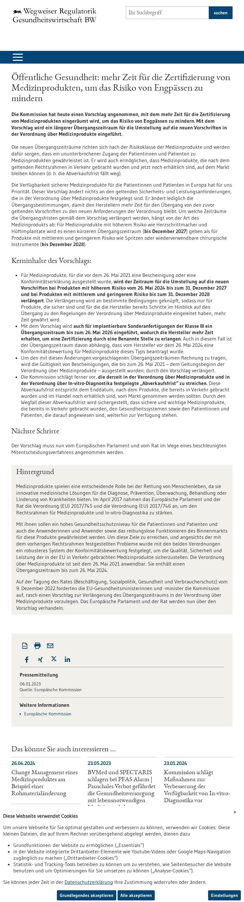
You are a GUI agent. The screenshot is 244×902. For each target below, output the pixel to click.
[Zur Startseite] (56, 15)
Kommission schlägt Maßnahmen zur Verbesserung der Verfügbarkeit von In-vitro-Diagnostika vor (197, 787)
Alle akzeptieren (136, 895)
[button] (26, 659)
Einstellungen (224, 895)
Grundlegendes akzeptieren (86, 895)
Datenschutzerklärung (88, 882)
